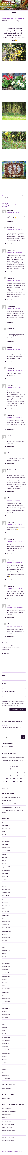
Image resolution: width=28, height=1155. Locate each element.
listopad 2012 (6, 1005)
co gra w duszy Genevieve (9, 1111)
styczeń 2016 (6, 889)
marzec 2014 (5, 953)
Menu (14, 12)
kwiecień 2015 (6, 912)
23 (21, 781)
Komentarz (5, 653)
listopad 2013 (6, 966)
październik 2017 (6, 844)
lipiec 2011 (5, 1056)
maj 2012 (4, 1024)
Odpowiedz (10, 221)
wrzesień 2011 (6, 1050)
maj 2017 (4, 854)
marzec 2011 (5, 1069)
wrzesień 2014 (6, 934)
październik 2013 (6, 969)
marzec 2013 (5, 992)
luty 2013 (4, 995)
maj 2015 (4, 908)
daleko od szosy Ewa (7, 1114)
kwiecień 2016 (6, 883)
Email (4, 683)
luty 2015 (4, 918)
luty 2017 (4, 864)
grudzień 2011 (6, 1040)
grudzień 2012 (6, 1002)
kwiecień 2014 (6, 950)
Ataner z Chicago (6, 1108)
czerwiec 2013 (6, 982)
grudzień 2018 (6, 822)
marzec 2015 (5, 915)
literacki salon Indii (7, 1127)
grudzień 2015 (6, 892)
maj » (7, 788)
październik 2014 (6, 931)
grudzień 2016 (6, 870)
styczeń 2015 (6, 921)
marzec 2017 (5, 860)
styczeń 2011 (6, 1075)
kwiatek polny (6, 1098)
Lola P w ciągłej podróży (8, 1130)
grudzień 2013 (6, 963)
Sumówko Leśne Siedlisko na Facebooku (13, 760)
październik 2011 (6, 1046)
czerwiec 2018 (6, 828)
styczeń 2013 (6, 998)
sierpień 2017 (6, 847)
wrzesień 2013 (6, 973)
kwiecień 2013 (6, 989)
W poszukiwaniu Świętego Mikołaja (11, 797)
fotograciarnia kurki (7, 1121)
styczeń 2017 (6, 867)
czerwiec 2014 (6, 944)
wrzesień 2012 (6, 1011)
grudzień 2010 (6, 1079)
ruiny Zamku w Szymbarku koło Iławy (12, 807)
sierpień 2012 (6, 1014)
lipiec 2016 (5, 876)
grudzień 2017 (6, 841)
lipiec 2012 (5, 1018)
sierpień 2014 (6, 937)
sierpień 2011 (6, 1053)
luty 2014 (4, 957)
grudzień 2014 (6, 924)
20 (10, 781)
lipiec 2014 (5, 941)
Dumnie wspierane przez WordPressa (12, 1151)
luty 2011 (4, 1072)
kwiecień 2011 (6, 1066)
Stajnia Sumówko (6, 800)
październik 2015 (6, 899)
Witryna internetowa (8, 691)
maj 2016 (4, 880)
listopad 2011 (6, 1043)
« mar (3, 788)
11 (3, 778)
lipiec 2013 (5, 979)
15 (17, 778)
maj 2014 (4, 947)
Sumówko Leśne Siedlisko (11, 3)
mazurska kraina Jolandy (8, 1134)
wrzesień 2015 (6, 902)
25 (3, 784)
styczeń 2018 (6, 838)
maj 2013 (4, 985)
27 (10, 784)
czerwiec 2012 (6, 1021)
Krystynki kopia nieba (8, 1124)
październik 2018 (6, 825)
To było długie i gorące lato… (9, 804)
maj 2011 (4, 1063)
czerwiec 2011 (6, 1059)
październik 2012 (6, 1008)
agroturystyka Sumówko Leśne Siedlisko (13, 757)
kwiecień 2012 (6, 1027)
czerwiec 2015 (6, 905)
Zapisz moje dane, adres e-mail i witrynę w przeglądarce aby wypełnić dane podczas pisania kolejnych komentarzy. (13, 703)
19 (7, 781)
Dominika (21, 18)
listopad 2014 (6, 928)
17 (24, 778)
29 (17, 784)
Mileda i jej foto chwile (8, 1137)
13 (10, 778)
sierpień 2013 (6, 976)
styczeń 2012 (6, 1037)
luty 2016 (4, 886)
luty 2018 (4, 835)
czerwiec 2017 (6, 851)
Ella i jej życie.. (5, 1118)
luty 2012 (4, 1034)
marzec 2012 (5, 1030)
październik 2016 (6, 873)
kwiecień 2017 (6, 857)
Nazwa (4, 675)
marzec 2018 (5, 831)
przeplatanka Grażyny (8, 1140)
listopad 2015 (6, 896)
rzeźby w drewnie (7, 1088)
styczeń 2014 (6, 960)
